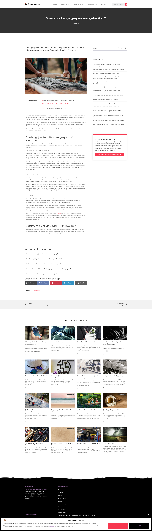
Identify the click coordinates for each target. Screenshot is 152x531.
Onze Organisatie (78, 4)
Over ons (60, 489)
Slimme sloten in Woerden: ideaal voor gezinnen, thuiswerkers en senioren (107, 91)
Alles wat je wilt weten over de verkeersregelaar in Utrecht (109, 124)
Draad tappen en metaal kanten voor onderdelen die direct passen (108, 82)
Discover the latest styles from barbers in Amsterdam (108, 95)
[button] (148, 520)
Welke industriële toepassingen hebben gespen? (56, 264)
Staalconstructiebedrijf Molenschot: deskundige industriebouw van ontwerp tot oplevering (106, 77)
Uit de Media (61, 509)
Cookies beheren (139, 525)
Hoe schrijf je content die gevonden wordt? (105, 99)
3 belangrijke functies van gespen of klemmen (58, 100)
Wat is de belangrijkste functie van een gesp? (56, 254)
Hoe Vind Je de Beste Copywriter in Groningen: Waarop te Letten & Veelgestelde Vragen (113, 343)
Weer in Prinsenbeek (109, 443)
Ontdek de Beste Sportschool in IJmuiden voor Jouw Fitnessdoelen (108, 116)
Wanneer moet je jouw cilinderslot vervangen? (106, 106)
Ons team (60, 492)
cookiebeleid (52, 526)
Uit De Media (65, 4)
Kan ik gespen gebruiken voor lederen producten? (56, 259)
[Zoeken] (126, 4)
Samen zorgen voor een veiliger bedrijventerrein (107, 103)
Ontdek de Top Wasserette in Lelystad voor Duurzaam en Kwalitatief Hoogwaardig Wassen (88, 377)
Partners (54, 4)
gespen (59, 213)
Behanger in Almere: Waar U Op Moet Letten (62, 444)
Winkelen (76, 23)
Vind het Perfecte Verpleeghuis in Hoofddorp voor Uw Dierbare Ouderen (114, 376)
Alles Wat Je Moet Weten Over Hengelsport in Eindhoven (34, 444)
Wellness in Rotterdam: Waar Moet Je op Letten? (89, 410)
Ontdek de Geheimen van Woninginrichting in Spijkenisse (60, 376)
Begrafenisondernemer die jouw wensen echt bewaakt (108, 120)
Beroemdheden (62, 506)
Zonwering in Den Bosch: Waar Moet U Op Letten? (62, 410)
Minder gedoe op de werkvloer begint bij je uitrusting (108, 69)
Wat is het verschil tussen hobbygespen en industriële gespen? (56, 269)
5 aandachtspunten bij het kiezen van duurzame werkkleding (106, 65)
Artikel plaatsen (92, 4)
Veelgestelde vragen (50, 106)
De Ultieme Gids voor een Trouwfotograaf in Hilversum (33, 410)
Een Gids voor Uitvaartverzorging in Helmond (87, 342)
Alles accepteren (118, 525)
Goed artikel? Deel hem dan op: (55, 108)
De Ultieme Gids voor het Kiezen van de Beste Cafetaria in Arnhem (114, 410)
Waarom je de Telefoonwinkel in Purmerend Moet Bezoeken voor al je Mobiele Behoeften (107, 111)
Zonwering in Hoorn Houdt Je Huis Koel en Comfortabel (36, 376)
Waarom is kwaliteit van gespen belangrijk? (56, 274)
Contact (103, 4)
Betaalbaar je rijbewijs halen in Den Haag (104, 87)
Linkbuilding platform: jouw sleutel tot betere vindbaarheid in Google (76, 515)
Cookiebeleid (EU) (62, 504)
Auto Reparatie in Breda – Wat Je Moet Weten (88, 444)
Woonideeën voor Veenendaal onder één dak (106, 73)
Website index (62, 512)
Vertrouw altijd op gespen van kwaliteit (56, 103)
